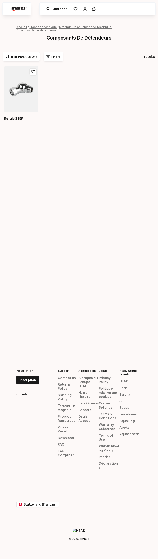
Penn (123, 388)
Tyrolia (124, 394)
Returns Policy (64, 386)
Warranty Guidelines (107, 427)
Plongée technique (43, 27)
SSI (121, 401)
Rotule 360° (14, 118)
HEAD (123, 381)
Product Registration (68, 418)
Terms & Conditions (107, 416)
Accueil (21, 27)
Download (66, 438)
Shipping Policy (65, 397)
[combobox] (21, 56)
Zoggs (124, 408)
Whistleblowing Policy (109, 448)
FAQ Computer (66, 453)
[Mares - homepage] (19, 9)
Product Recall (64, 429)
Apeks (124, 427)
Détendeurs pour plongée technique (85, 27)
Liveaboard (128, 414)
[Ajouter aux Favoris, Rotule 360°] (33, 72)
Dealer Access (84, 418)
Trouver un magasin (66, 408)
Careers (85, 410)
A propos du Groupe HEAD (88, 382)
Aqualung (127, 421)
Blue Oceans (88, 403)
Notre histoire (84, 394)
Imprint (104, 457)
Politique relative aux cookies (108, 392)
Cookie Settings (105, 405)
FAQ (61, 444)
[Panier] (94, 9)
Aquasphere (129, 434)
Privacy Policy (105, 380)
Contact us (67, 378)
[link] (75, 9)
